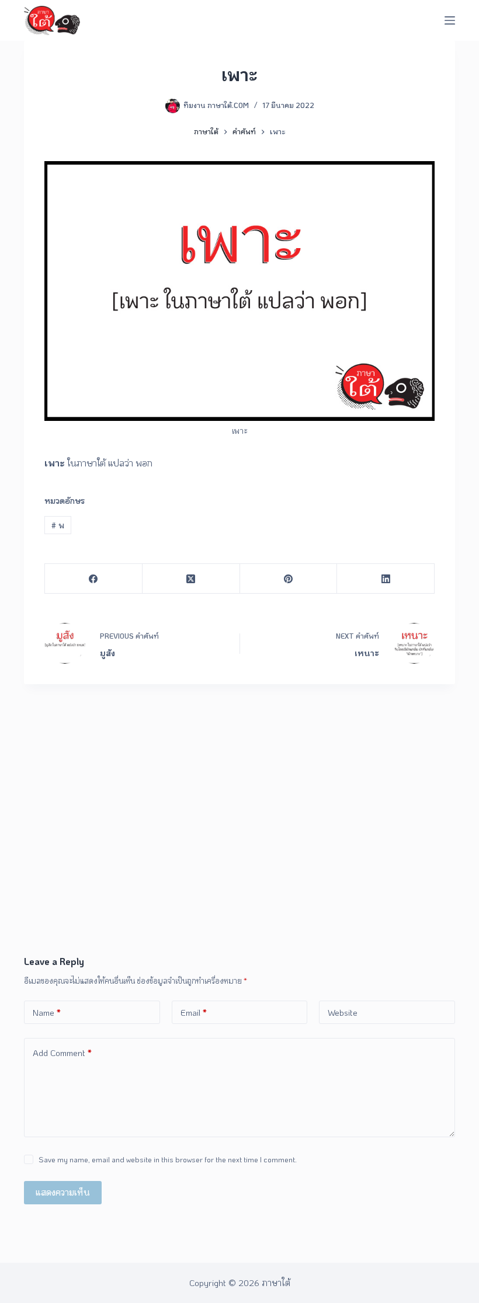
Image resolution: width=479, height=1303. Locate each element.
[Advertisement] (239, 867)
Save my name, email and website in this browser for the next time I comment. (168, 1159)
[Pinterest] (289, 579)
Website (342, 1012)
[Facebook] (94, 579)
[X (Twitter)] (191, 579)
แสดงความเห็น (63, 1192)
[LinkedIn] (386, 579)
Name (47, 1012)
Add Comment (62, 1052)
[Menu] (450, 20)
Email (194, 1012)
